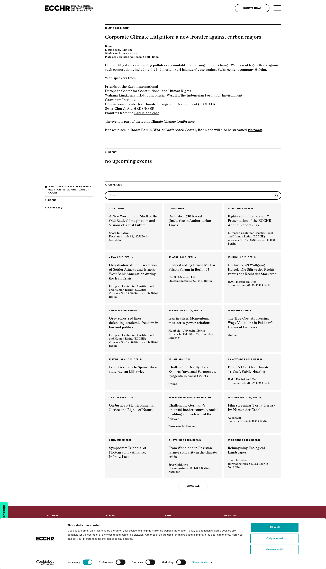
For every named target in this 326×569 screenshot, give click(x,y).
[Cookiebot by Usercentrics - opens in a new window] (45, 562)
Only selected (274, 538)
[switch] (120, 562)
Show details (200, 562)
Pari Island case (146, 113)
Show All (193, 486)
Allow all (274, 527)
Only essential (274, 549)
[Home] (69, 8)
